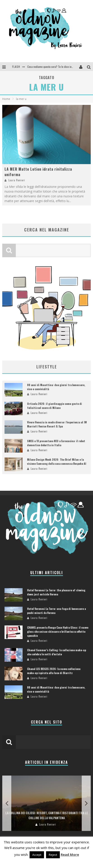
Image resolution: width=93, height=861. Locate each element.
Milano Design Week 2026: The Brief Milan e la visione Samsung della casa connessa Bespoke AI (56, 461)
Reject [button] (53, 855)
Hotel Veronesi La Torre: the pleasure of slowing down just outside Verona (56, 592)
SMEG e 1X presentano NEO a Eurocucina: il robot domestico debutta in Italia (56, 443)
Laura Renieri (16, 180)
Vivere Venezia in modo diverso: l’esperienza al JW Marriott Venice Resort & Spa (57, 424)
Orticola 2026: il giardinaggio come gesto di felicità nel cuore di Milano (54, 406)
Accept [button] (36, 855)
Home (6, 99)
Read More (70, 854)
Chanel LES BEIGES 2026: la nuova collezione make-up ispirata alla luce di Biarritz (53, 671)
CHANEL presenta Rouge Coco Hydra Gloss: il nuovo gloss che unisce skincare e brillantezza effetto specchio (57, 631)
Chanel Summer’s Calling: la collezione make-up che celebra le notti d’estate (56, 652)
